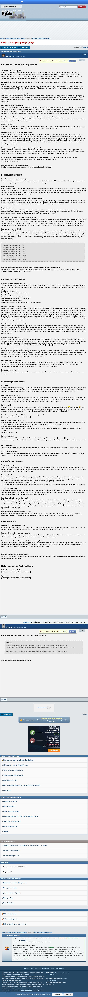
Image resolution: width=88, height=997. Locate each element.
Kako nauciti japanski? (10, 826)
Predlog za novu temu (10, 888)
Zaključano (25, 47)
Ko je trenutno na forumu (12, 935)
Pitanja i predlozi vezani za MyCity (15, 38)
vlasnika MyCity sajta (19, 988)
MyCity (2, 38)
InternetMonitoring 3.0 (10, 780)
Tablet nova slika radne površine (13, 770)
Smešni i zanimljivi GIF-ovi (11, 856)
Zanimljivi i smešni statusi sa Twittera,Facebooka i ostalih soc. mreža (25, 845)
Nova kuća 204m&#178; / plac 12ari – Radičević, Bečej (20, 816)
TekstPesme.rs (54, 974)
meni (22, 2)
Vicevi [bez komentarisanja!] (12, 821)
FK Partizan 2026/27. (10, 806)
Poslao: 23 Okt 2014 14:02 (19, 627)
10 (82, 630)
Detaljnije (23, 940)
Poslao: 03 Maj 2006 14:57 (18, 56)
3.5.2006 (85, 47)
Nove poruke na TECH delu (10, 756)
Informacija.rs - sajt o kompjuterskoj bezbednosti (18, 760)
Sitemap (37, 968)
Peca (8, 56)
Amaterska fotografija (10, 801)
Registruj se (27, 622)
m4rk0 (8, 627)
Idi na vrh (85, 714)
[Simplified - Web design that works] (53, 984)
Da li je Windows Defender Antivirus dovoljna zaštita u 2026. (22, 785)
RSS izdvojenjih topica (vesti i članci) (15, 924)
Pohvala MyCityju (8, 903)
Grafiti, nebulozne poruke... (11, 811)
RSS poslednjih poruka (10, 919)
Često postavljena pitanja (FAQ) (41, 38)
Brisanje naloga (8, 898)
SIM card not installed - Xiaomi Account (15, 765)
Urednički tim (45, 968)
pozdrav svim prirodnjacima (11, 893)
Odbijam (68, 994)
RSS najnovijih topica (10, 914)
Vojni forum (60, 972)
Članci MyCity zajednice (57, 968)
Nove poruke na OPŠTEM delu (11, 797)
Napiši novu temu (10, 47)
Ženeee (5, 831)
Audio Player (7, 790)
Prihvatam (57, 994)
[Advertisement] (44, 29)
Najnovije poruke (28, 968)
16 (82, 60)
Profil (5, 616)
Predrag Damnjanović (26, 990)
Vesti (54, 972)
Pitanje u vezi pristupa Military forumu (15, 883)
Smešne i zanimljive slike (11, 851)
